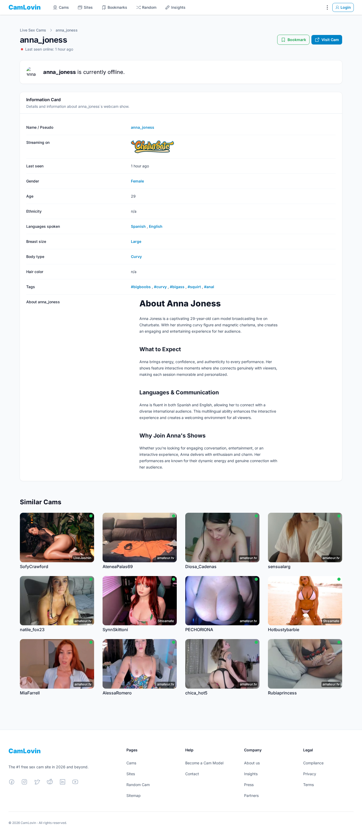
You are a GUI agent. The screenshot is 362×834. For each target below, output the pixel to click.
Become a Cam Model (204, 763)
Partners (251, 795)
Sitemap (133, 795)
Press (249, 784)
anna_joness (67, 30)
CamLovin (24, 7)
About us (252, 763)
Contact (192, 773)
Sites (130, 773)
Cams (131, 763)
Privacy (309, 773)
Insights (251, 773)
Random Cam (138, 784)
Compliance (313, 763)
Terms (308, 784)
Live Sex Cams (33, 30)
